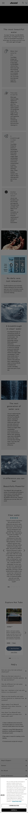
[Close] (26, 779)
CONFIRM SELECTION (14, 805)
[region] (14, 795)
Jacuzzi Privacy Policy (17, 801)
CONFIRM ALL (14, 810)
